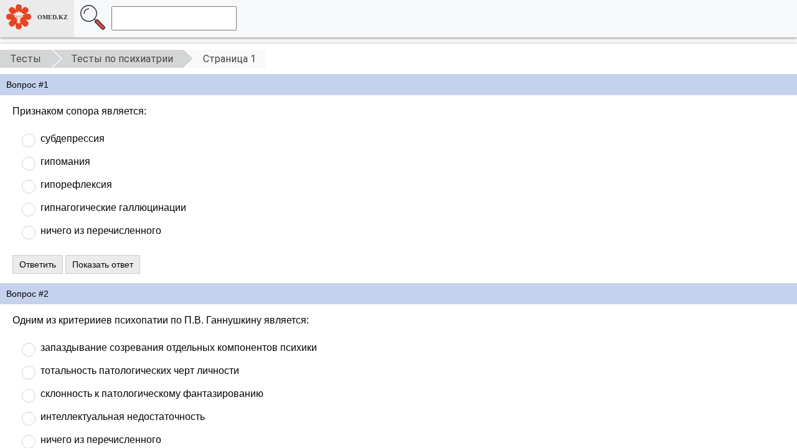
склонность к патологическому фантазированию (151, 393)
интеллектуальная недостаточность (122, 416)
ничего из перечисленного (100, 230)
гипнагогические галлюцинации (113, 207)
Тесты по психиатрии (122, 59)
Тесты (25, 59)
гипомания (65, 161)
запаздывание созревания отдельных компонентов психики (178, 347)
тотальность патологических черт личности (139, 370)
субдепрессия (72, 138)
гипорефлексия (76, 184)
